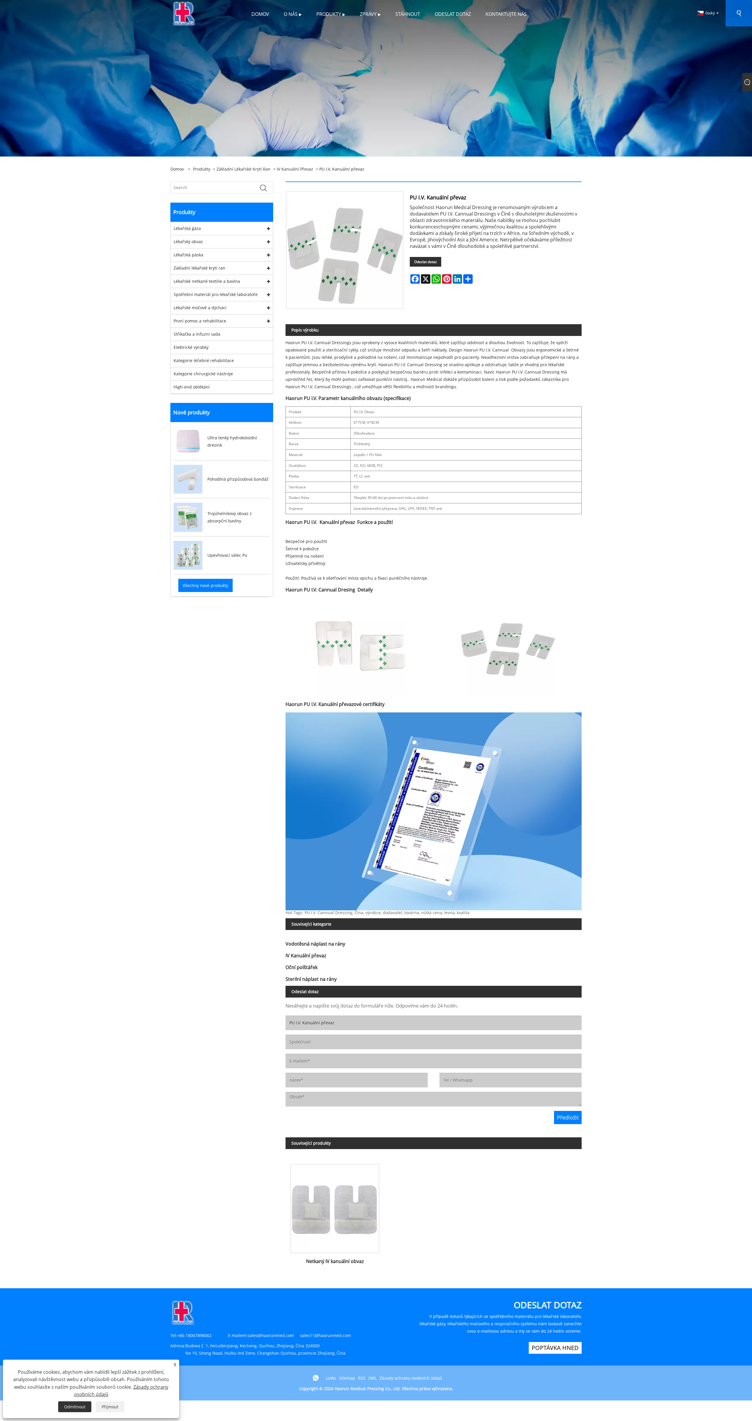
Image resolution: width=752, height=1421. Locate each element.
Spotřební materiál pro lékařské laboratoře (216, 294)
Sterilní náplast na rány (311, 979)
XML (372, 1378)
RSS (361, 1378)
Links (331, 1378)
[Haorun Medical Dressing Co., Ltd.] (184, 13)
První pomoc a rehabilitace (200, 321)
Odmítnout (74, 1407)
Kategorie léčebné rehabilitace (204, 360)
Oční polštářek (302, 967)
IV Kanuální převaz (295, 169)
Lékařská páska (188, 255)
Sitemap (347, 1378)
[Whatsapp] (316, 1378)
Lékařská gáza (187, 228)
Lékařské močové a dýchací (200, 307)
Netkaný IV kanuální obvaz (335, 1261)
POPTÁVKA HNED (555, 1348)
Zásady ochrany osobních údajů (411, 1378)
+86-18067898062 (194, 1335)
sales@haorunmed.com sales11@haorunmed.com (299, 1335)
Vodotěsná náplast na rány (315, 944)
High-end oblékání (192, 387)
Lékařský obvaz (188, 241)
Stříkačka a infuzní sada (197, 334)
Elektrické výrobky (191, 347)
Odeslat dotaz (425, 261)
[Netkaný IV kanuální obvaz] (335, 1206)
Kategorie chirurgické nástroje (203, 373)
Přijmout (110, 1407)
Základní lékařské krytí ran (243, 169)
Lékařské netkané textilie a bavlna (207, 281)
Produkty (201, 169)
